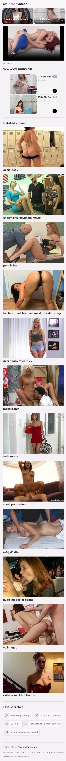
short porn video (14, 504)
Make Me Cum (45, 97)
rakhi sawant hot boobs (19, 695)
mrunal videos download (24, 732)
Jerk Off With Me (42, 19)
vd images (10, 647)
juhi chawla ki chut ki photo (45, 723)
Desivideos (14, 4)
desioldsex (10, 170)
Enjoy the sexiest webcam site (16, 19)
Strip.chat (7, 22)
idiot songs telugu (20, 715)
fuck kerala (10, 456)
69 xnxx (15, 723)
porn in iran (10, 265)
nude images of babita (18, 600)
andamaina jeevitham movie (22, 218)
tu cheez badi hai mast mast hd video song (32, 313)
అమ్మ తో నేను (11, 552)
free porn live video (51, 715)
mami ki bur (11, 409)
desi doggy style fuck (17, 361)
